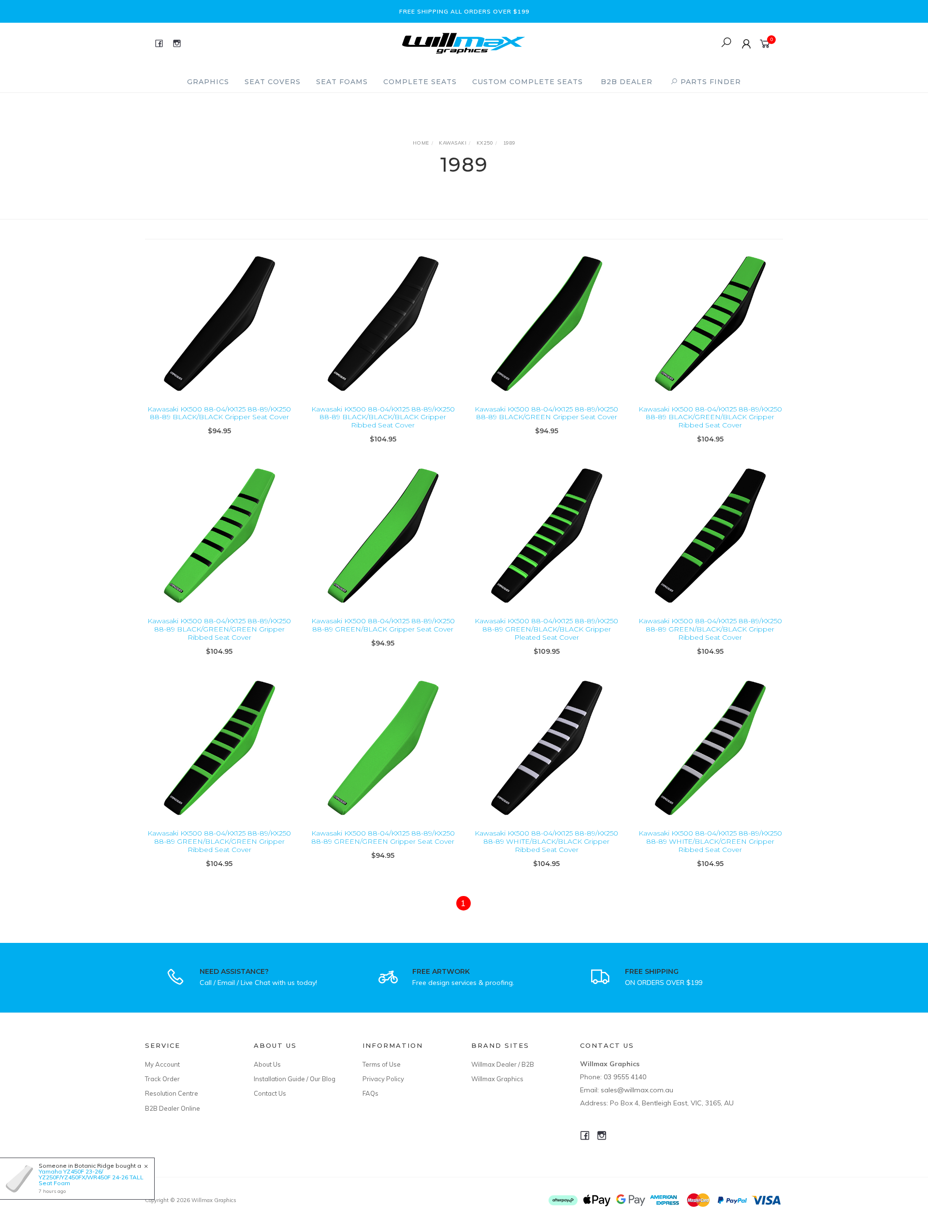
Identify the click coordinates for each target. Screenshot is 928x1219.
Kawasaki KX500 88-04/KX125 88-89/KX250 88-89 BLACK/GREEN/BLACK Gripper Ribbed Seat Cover (710, 417)
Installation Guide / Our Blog (294, 1079)
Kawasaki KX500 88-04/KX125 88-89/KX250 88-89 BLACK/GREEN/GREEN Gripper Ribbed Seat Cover (219, 629)
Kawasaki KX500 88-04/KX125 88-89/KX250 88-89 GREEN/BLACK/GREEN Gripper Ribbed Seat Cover (219, 841)
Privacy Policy (383, 1079)
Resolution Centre (171, 1093)
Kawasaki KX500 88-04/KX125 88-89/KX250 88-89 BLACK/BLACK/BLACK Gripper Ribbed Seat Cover (383, 417)
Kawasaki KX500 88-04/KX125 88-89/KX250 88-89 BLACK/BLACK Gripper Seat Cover (219, 413)
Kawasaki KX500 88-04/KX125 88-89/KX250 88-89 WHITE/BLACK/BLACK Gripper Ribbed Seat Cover (546, 841)
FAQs (370, 1093)
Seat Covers (273, 81)
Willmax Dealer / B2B (502, 1064)
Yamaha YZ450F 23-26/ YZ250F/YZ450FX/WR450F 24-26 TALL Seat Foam (91, 1177)
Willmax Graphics (497, 1079)
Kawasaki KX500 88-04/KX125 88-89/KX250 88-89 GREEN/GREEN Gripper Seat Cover (383, 837)
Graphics (208, 81)
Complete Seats (420, 81)
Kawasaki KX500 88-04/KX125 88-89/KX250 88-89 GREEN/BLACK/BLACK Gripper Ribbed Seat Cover (710, 629)
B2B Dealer (626, 81)
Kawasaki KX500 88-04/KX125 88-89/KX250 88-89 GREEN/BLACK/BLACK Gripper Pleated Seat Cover (546, 629)
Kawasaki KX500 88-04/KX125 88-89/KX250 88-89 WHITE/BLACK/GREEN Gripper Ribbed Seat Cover (710, 841)
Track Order (162, 1079)
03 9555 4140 (625, 1076)
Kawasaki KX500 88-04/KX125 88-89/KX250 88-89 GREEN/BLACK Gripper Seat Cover (383, 625)
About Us (267, 1064)
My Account (162, 1064)
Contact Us (270, 1093)
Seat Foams (342, 81)
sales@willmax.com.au (637, 1090)
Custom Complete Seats (527, 81)
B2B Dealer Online (172, 1108)
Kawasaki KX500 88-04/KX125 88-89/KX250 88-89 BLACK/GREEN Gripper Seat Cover (546, 413)
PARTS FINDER (709, 81)
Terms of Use (381, 1064)
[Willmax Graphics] (463, 42)
